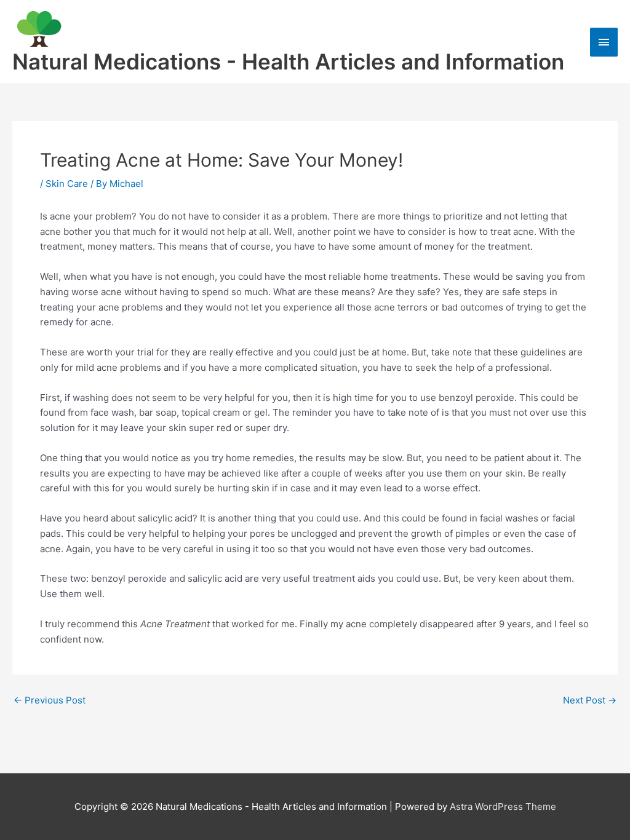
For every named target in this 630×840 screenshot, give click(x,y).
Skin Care (67, 183)
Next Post (589, 700)
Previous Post (50, 700)
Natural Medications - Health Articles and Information (288, 61)
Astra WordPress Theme (503, 806)
